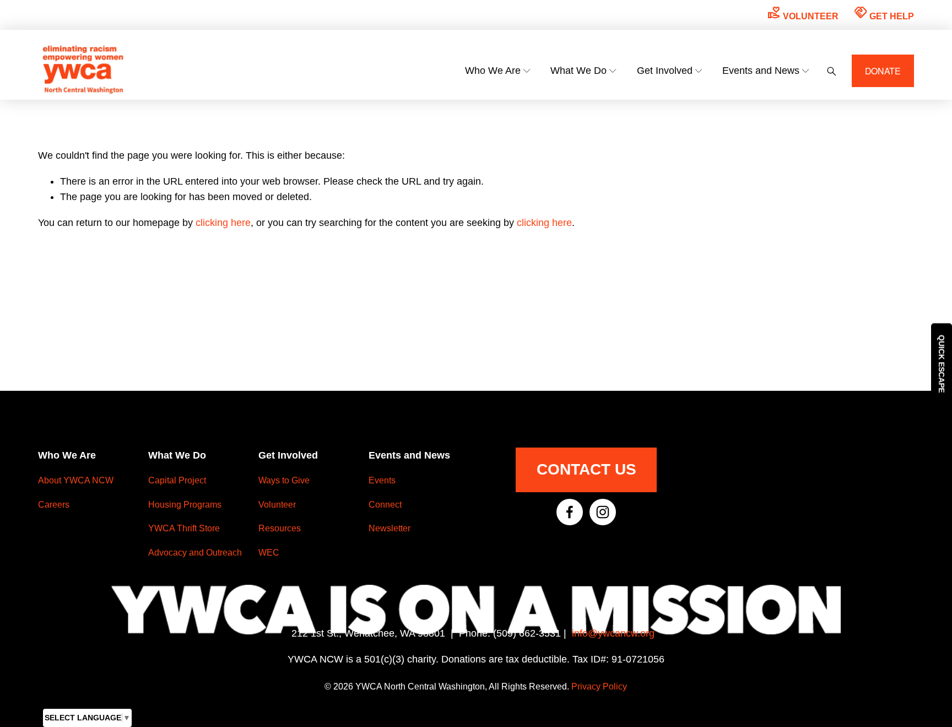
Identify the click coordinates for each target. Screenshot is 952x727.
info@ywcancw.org (613, 633)
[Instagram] (602, 512)
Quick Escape (941, 363)
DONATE (883, 70)
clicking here (223, 222)
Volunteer (803, 13)
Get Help (884, 13)
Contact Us (586, 469)
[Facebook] (569, 512)
